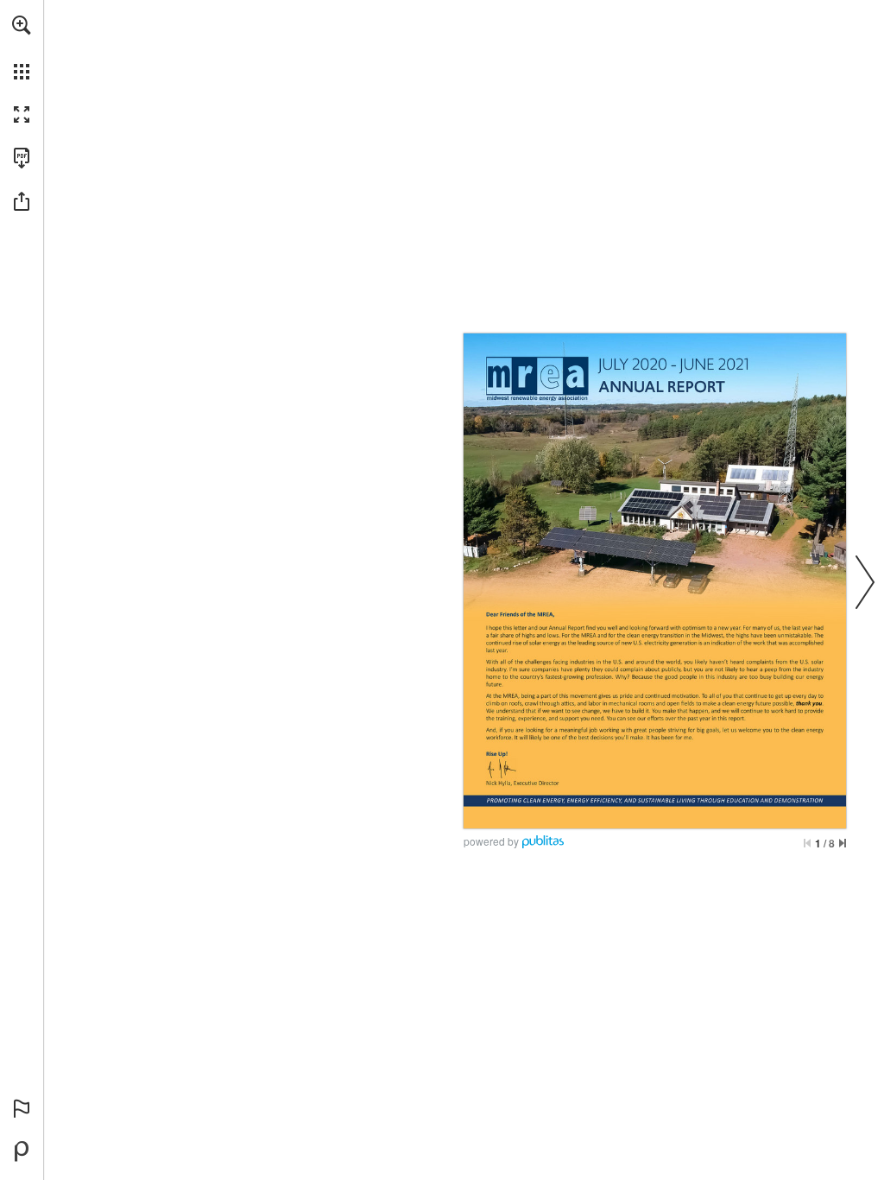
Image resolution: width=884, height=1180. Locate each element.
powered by (491, 841)
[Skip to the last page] (842, 843)
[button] (21, 25)
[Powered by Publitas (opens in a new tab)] (21, 1151)
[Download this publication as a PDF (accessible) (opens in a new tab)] (21, 158)
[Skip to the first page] (807, 843)
